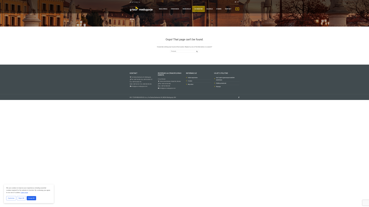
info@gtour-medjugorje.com (139, 86)
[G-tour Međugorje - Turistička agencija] (141, 8)
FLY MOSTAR (199, 9)
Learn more (24, 192)
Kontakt (228, 9)
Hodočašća (175, 9)
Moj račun (190, 84)
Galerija (209, 9)
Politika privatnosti (221, 83)
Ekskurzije (187, 9)
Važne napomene (192, 77)
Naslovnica (163, 9)
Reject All (21, 198)
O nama (218, 9)
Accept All (31, 198)
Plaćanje (218, 86)
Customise (11, 198)
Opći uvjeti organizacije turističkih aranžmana (225, 79)
